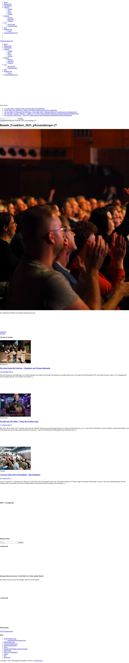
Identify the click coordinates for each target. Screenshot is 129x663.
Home (5, 2)
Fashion (10, 9)
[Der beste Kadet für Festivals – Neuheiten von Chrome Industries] (15, 363)
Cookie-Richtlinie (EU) (11, 33)
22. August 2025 (5, 478)
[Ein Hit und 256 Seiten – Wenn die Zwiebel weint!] (15, 416)
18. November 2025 (6, 372)
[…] (32, 377)
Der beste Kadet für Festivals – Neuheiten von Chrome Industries (25, 368)
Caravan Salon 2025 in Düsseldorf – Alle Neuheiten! (20, 475)
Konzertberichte (12, 26)
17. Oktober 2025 (5, 425)
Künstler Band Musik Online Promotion (16, 649)
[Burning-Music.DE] (6, 41)
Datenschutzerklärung (10, 645)
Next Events (11, 24)
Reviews (10, 17)
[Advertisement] (64, 90)
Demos (6, 654)
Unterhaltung (8, 6)
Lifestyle (6, 7)
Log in (10, 31)
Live (5, 22)
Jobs (5, 655)
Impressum (7, 657)
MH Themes (39, 660)
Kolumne (10, 21)
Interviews (11, 19)
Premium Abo (8, 29)
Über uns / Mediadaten (10, 652)
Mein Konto (7, 650)
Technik (10, 14)
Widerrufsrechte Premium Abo (17, 640)
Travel (9, 12)
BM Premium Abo (9, 642)
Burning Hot (7, 4)
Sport (9, 11)
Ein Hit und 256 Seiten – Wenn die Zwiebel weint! (19, 421)
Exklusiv (6, 16)
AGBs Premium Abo (10, 639)
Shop (5, 28)
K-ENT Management (6, 631)
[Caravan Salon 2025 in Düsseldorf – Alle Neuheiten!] (15, 469)
